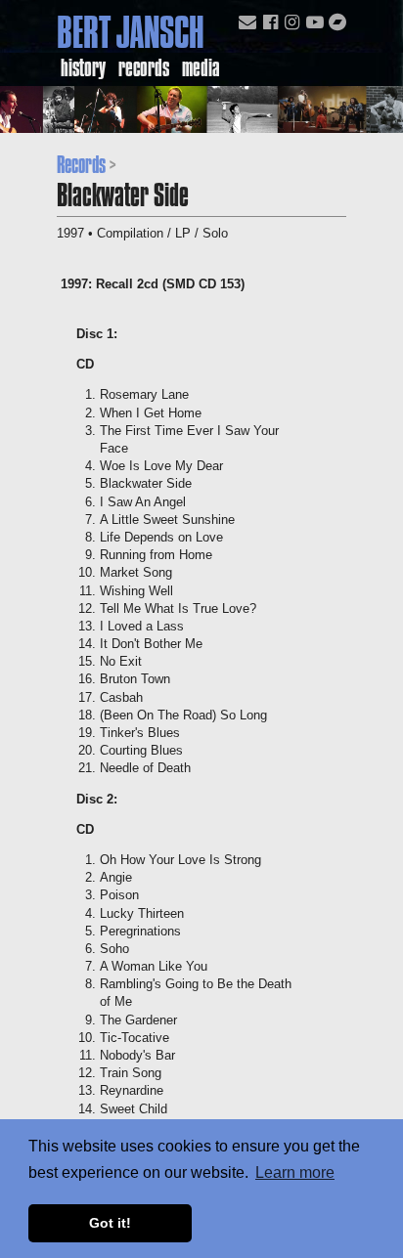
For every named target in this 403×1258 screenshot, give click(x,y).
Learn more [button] (295, 1172)
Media (201, 66)
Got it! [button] (110, 1223)
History (83, 66)
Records (143, 66)
